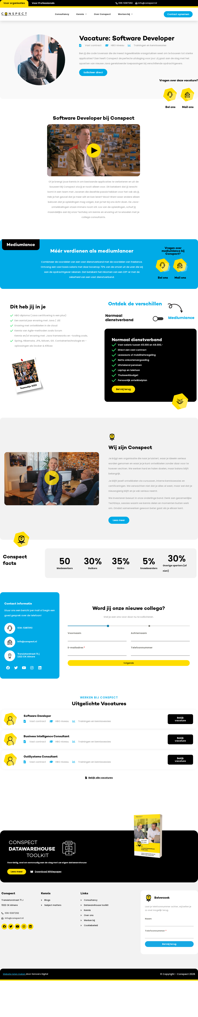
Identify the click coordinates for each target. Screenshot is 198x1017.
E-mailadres (76, 647)
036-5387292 (24, 627)
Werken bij (124, 14)
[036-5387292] (9, 628)
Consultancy (62, 14)
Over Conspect (102, 14)
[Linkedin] (39, 667)
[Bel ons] (170, 94)
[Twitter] (16, 667)
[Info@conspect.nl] (9, 642)
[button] (51, 479)
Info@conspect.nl (27, 641)
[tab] (108, 625)
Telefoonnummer (141, 647)
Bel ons (163, 277)
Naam (148, 918)
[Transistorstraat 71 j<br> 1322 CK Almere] (9, 655)
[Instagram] (32, 667)
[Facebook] (8, 667)
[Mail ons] (188, 94)
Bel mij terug (169, 944)
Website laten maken (14, 974)
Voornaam (74, 633)
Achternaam (139, 633)
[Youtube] (24, 667)
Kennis (80, 14)
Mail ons (180, 277)
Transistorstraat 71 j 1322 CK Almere (28, 655)
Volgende (128, 663)
